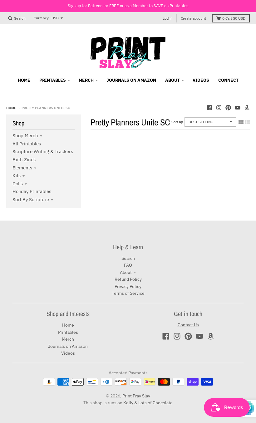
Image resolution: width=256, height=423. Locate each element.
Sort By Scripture (30, 199)
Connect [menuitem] (228, 80)
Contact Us (188, 325)
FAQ (128, 265)
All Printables (26, 144)
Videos (68, 353)
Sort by (177, 122)
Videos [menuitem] (201, 80)
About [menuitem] (172, 80)
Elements (22, 168)
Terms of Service (128, 293)
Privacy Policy (128, 286)
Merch (68, 339)
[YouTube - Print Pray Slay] (237, 107)
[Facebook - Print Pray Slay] (209, 107)
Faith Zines (24, 160)
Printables (68, 332)
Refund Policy (128, 279)
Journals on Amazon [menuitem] (131, 80)
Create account (193, 18)
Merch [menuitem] (86, 80)
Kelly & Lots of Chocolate (148, 403)
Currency (41, 18)
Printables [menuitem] (52, 80)
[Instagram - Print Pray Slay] (219, 107)
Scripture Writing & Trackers (42, 151)
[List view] (247, 122)
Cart (233, 18)
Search (128, 258)
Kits (16, 175)
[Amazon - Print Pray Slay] (247, 107)
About (126, 272)
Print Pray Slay (136, 396)
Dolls (17, 184)
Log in (168, 18)
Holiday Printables (31, 191)
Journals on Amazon (68, 346)
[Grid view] (241, 122)
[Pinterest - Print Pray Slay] (228, 107)
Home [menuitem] (24, 80)
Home (11, 108)
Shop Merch (25, 136)
